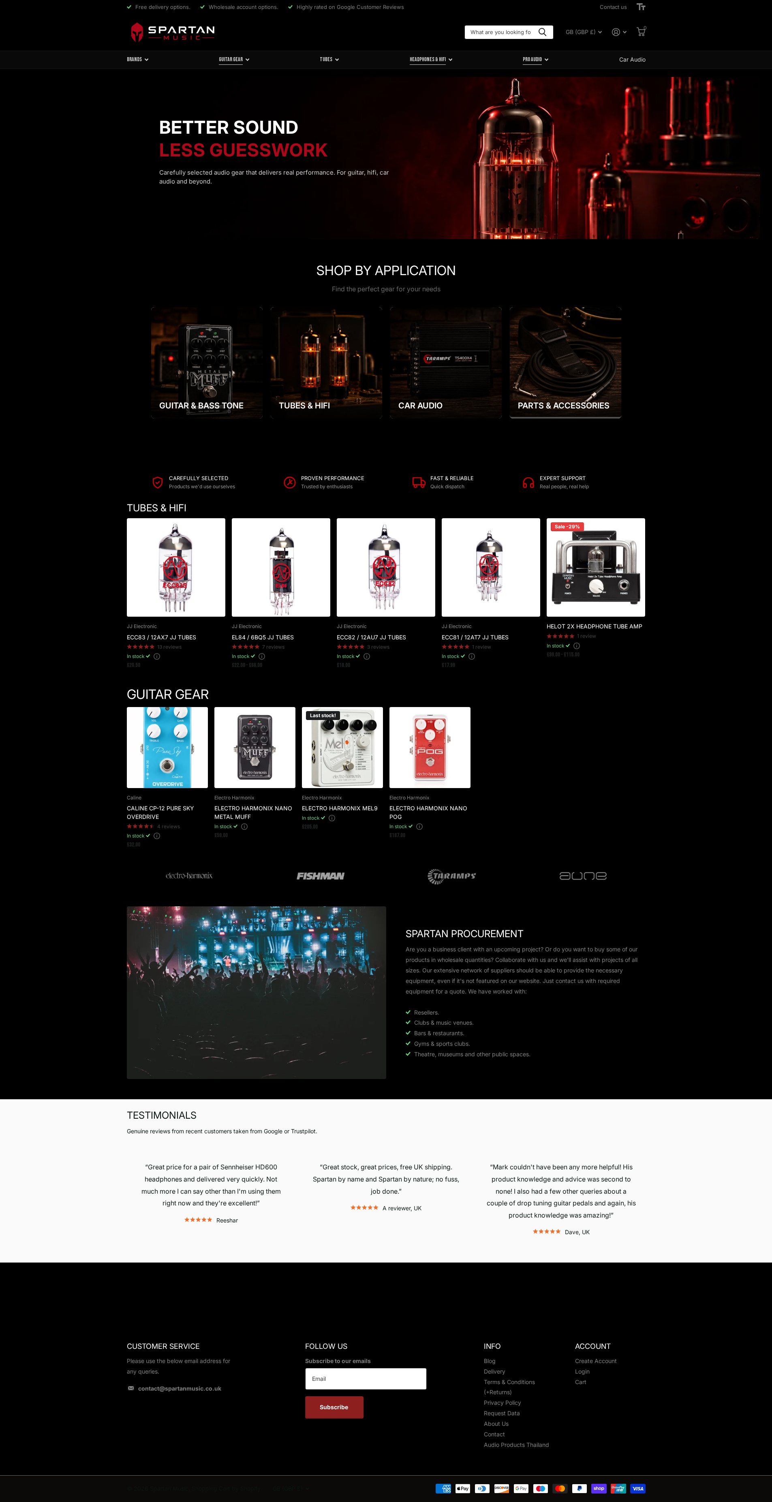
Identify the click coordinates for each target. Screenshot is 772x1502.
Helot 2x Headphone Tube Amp (594, 626)
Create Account (596, 1360)
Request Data (502, 1413)
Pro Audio (532, 59)
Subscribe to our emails (338, 1360)
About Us (496, 1423)
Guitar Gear (231, 59)
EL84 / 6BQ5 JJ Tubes (263, 637)
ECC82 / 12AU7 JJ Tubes (371, 637)
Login (582, 1371)
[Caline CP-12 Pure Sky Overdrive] (167, 747)
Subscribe (334, 1407)
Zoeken (542, 32)
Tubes (326, 59)
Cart (580, 1381)
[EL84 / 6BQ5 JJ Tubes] (281, 567)
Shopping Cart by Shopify (226, 1488)
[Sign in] (619, 32)
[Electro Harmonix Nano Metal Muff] (254, 747)
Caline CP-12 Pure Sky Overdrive (160, 812)
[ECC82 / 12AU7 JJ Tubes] (386, 567)
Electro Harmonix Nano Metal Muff (253, 812)
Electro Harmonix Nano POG (428, 812)
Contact (494, 1434)
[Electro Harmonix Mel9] (342, 747)
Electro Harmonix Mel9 (340, 808)
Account (593, 1346)
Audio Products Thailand (516, 1444)
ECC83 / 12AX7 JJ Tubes (161, 637)
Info (492, 1346)
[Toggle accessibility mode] (641, 7)
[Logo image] (189, 876)
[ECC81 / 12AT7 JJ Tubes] (491, 567)
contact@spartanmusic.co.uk (179, 1388)
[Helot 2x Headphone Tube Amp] (596, 567)
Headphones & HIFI (428, 59)
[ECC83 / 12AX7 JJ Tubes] (176, 567)
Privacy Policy (502, 1402)
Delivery (494, 1371)
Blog (490, 1360)
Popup (157, 656)
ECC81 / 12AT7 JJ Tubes (475, 637)
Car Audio (632, 59)
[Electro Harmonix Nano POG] (429, 747)
